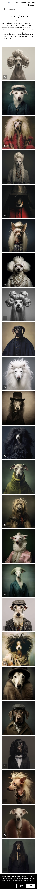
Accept (30, 886)
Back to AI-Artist (8, 9)
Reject (21, 886)
